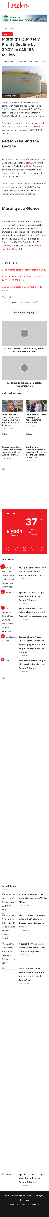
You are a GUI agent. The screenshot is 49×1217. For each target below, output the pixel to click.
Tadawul (29, 162)
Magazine (35, 1204)
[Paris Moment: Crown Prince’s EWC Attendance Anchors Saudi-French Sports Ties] (9, 1069)
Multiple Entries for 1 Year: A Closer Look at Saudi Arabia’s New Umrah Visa (32, 571)
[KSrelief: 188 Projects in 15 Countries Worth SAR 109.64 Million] (9, 902)
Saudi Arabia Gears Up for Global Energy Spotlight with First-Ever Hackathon (12, 451)
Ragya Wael (8, 61)
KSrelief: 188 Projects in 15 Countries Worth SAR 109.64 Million (33, 898)
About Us (14, 1204)
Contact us (24, 1204)
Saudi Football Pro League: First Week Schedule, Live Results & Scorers (32, 664)
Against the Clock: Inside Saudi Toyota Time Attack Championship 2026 (32, 948)
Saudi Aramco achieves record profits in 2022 (24, 269)
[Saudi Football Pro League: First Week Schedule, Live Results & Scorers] (9, 664)
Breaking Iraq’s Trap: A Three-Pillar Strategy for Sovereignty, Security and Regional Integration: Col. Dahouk (32, 645)
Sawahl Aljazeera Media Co (23, 1195)
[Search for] (45, 6)
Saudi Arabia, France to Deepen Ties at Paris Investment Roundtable (36, 418)
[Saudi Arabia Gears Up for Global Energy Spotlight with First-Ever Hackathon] (12, 439)
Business (14, 28)
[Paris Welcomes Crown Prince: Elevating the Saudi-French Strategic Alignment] (9, 620)
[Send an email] (13, 61)
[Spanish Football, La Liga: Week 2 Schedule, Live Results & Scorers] (9, 596)
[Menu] (3, 6)
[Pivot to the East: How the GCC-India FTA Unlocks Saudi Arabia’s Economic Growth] (12, 406)
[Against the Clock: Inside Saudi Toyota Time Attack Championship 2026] (9, 953)
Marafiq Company (24, 312)
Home (6, 28)
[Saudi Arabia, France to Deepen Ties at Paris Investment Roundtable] (36, 406)
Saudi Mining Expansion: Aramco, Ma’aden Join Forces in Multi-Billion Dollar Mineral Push (36, 452)
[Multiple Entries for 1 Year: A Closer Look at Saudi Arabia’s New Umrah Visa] (9, 577)
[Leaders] (18, 5)
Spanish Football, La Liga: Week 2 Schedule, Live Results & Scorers (32, 596)
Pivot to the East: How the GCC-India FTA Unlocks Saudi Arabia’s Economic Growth (11, 419)
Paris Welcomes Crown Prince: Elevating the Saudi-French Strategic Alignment (33, 612)
